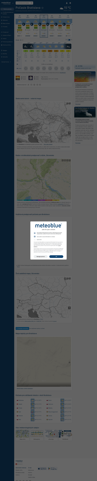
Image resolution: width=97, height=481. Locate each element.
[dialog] (48, 240)
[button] (48, 240)
